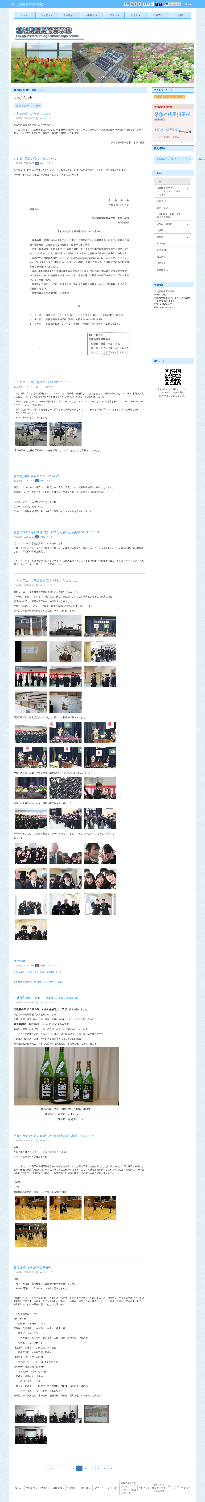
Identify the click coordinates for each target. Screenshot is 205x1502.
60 (99, 1468)
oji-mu (42, 163)
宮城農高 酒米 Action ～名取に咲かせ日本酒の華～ (47, 998)
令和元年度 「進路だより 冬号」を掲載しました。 (39, 972)
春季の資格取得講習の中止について (37, 476)
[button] (69, 15)
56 (72, 1468)
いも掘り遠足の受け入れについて (35, 159)
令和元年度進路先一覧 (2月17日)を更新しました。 (39, 981)
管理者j (42, 965)
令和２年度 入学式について (32, 113)
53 (53, 1468)
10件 (36, 105)
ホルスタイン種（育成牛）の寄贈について (41, 382)
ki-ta (41, 386)
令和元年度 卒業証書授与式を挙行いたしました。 (47, 580)
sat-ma (42, 118)
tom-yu (42, 1140)
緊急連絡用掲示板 (172, 114)
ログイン (189, 4)
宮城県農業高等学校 (30, 4)
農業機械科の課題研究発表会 (32, 1267)
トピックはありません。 (168, 129)
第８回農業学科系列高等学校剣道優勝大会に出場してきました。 (55, 1136)
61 (105, 1468)
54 (59, 1468)
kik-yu (42, 585)
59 (92, 1468)
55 (66, 1468)
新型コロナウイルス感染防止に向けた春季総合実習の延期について (57, 532)
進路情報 (19, 961)
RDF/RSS (159, 119)
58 (85, 1468)
